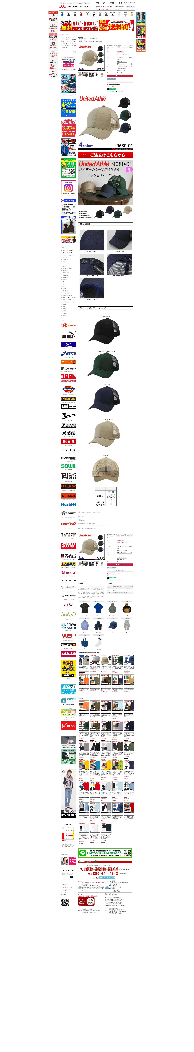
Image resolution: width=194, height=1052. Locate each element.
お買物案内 (105, 9)
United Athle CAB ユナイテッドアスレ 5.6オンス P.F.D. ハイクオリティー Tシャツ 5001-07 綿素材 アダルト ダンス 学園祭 (95, 836)
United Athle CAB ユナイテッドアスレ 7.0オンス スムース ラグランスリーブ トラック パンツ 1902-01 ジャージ (84, 816)
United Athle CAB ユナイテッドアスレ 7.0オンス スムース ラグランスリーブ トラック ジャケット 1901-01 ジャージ (129, 795)
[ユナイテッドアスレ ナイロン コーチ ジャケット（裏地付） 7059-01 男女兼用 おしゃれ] (117, 750)
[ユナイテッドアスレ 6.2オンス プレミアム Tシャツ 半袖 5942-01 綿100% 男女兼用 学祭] (117, 709)
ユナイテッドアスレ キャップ (97, 41)
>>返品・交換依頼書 (68, 704)
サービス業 (65, 290)
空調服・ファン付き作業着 (68, 255)
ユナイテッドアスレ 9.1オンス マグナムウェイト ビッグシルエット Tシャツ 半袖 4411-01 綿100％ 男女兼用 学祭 (106, 734)
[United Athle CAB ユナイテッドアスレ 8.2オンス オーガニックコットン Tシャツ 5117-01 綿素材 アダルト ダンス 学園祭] (106, 832)
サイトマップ (122, 9)
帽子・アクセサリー (93, 38)
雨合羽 (64, 304)
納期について (65, 892)
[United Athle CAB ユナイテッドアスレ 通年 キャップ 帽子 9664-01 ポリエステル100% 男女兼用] (95, 664)
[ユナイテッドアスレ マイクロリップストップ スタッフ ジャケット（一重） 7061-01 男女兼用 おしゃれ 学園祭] (106, 769)
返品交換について (66, 890)
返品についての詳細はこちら (114, 84)
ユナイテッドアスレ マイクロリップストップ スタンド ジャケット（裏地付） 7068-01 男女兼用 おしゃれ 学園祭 (117, 773)
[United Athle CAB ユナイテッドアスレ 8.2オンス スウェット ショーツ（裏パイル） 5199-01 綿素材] (95, 811)
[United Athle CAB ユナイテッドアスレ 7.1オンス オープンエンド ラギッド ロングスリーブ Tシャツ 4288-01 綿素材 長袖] (106, 790)
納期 (110, 9)
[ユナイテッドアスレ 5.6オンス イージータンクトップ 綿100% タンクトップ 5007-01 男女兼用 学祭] (95, 750)
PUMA (70, 41)
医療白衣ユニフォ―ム (67, 295)
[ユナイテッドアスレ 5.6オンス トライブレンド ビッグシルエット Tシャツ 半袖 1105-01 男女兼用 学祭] (106, 750)
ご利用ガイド (64, 884)
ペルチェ (68, 39)
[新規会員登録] (106, 7)
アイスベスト (65, 261)
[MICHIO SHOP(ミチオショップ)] (130, 7)
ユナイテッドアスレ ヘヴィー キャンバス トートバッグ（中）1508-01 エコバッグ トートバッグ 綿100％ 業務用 (106, 688)
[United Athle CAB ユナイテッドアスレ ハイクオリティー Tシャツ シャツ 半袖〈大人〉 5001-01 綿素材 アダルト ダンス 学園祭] (129, 811)
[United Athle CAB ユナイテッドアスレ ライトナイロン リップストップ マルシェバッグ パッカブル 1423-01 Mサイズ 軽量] (129, 683)
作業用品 (65, 310)
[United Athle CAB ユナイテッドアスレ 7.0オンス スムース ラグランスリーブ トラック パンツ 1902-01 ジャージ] (84, 811)
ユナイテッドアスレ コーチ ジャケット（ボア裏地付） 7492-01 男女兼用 (129, 753)
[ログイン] (99, 7)
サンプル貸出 (130, 9)
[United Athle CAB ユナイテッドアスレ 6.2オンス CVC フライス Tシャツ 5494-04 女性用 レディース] (129, 769)
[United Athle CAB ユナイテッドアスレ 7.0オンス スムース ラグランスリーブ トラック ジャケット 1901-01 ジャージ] (129, 790)
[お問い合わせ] (120, 7)
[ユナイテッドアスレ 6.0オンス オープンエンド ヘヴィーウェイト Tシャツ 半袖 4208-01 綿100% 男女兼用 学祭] (106, 709)
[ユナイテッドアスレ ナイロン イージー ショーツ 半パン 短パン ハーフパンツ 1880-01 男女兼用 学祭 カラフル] (84, 709)
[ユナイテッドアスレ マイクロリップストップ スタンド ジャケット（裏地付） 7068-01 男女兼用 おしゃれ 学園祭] (117, 769)
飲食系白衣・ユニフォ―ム (83, 38)
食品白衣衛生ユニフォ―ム (68, 302)
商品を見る (81, 719)
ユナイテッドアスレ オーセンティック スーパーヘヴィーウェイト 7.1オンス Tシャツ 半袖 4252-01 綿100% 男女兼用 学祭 (95, 714)
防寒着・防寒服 (66, 272)
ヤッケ (64, 306)
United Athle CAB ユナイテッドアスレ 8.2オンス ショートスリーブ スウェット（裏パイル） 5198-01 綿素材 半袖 (117, 795)
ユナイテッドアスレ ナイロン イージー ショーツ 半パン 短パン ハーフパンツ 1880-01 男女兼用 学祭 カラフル (84, 714)
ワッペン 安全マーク (67, 252)
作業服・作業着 (80, 37)
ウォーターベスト (66, 259)
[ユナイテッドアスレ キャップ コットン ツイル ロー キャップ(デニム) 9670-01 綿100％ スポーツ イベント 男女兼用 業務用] (129, 664)
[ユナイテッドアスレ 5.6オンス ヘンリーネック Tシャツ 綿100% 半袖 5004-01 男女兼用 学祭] (84, 750)
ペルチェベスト (66, 263)
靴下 (64, 284)
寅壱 (70, 43)
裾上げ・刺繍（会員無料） (68, 250)
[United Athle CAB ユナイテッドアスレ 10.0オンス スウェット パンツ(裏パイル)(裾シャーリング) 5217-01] (106, 811)
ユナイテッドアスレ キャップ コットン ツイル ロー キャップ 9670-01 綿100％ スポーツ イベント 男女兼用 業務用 (117, 668)
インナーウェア (66, 288)
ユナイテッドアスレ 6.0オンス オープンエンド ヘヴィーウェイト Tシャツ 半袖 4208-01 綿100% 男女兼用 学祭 (106, 714)
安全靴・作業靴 (66, 293)
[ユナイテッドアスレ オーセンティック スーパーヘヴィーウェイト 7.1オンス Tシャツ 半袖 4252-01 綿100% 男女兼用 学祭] (95, 709)
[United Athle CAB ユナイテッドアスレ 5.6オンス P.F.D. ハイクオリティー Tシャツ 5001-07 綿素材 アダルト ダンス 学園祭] (95, 832)
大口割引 (65, 894)
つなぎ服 (65, 286)
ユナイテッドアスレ (87, 41)
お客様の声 (115, 9)
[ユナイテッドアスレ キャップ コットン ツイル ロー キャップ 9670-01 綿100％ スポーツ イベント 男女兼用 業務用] (117, 664)
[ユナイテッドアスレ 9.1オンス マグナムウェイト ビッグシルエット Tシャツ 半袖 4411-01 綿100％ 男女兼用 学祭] (106, 730)
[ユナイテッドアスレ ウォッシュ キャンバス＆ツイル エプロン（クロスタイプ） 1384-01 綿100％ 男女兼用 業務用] (129, 709)
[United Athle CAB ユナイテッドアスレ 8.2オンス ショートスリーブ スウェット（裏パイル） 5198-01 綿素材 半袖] (117, 790)
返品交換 (98, 9)
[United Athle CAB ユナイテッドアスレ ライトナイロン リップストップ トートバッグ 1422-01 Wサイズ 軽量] (95, 683)
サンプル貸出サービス (67, 887)
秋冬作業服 (65, 270)
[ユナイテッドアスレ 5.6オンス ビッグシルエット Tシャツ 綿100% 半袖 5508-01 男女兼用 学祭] (117, 730)
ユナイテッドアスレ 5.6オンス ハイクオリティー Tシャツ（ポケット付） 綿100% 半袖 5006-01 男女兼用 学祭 (129, 734)
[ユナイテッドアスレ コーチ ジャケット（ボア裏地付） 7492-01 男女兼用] (129, 750)
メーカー (80, 41)
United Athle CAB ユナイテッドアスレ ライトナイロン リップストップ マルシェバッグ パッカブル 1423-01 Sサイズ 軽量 (117, 688)
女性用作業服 (65, 277)
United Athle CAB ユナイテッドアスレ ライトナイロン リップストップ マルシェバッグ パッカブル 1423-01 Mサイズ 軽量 (129, 688)
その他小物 (65, 313)
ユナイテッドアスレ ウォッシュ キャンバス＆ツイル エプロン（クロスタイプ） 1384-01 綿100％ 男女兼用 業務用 (129, 714)
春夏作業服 (65, 266)
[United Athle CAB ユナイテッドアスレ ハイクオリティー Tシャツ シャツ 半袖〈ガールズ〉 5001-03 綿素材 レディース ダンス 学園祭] (95, 769)
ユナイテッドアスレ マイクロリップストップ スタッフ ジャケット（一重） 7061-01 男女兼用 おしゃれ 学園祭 (106, 773)
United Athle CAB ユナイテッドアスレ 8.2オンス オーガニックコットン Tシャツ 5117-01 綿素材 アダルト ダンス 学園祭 (106, 836)
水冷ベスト (65, 257)
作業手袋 (65, 308)
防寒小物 (65, 279)
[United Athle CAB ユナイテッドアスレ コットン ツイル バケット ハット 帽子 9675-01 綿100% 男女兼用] (106, 664)
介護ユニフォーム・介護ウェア (69, 297)
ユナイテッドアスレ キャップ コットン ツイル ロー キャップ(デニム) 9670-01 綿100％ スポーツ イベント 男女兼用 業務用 (129, 668)
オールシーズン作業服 (67, 268)
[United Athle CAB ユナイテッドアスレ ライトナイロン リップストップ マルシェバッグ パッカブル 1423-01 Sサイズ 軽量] (117, 683)
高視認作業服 (65, 275)
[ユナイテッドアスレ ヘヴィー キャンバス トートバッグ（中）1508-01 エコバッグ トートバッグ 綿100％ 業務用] (106, 683)
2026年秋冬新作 (66, 37)
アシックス (69, 45)
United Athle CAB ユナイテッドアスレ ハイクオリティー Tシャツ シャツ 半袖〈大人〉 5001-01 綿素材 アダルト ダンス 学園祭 (129, 816)
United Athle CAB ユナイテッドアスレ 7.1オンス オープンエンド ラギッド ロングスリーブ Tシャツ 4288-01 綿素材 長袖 (106, 795)
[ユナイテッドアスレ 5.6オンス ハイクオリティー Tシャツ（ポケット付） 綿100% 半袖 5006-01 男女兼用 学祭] (129, 730)
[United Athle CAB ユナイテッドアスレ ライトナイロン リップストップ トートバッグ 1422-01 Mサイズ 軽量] (84, 683)
